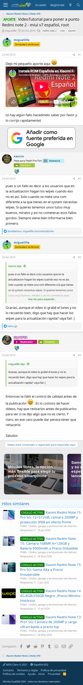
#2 (79, 178)
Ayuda (31, 674)
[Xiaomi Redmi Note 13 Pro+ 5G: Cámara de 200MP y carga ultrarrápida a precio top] (9, 619)
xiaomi (72, 30)
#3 (79, 257)
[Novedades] (70, 5)
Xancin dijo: (15, 266)
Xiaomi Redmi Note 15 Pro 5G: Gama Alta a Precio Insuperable (50, 569)
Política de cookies (14, 674)
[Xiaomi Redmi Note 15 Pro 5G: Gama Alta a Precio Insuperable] (9, 567)
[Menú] (5, 5)
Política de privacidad (53, 670)
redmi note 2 (49, 30)
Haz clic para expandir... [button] (42, 299)
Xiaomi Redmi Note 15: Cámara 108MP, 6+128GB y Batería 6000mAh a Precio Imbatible (49, 543)
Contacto (8, 670)
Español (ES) (40, 664)
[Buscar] (78, 5)
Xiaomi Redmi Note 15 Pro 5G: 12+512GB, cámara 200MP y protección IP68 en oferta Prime (50, 517)
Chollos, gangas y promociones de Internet (53, 526)
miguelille (10, 30)
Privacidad (54, 674)
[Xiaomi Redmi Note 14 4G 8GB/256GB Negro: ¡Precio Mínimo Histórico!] (9, 593)
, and (30, 231)
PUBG (23, 526)
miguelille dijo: (16, 364)
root (62, 30)
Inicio (41, 674)
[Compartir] (74, 55)
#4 (79, 355)
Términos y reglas (27, 670)
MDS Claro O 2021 (16, 664)
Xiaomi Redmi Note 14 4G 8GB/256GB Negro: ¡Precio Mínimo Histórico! (50, 595)
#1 (79, 54)
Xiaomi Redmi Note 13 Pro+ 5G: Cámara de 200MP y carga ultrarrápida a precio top (50, 622)
